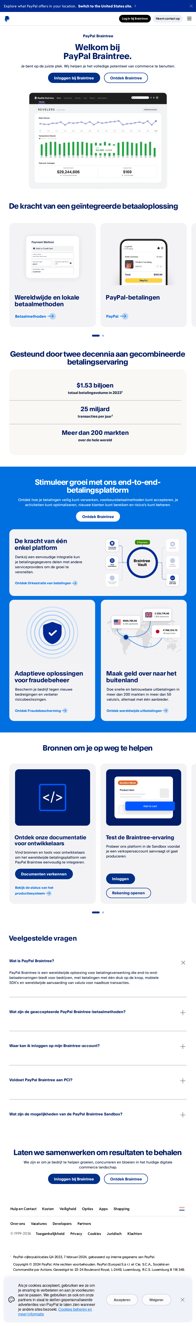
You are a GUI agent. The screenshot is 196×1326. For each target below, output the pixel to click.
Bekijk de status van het (34, 890)
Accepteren (122, 1299)
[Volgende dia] (186, 275)
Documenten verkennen (44, 874)
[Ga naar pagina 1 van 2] (96, 336)
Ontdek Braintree (126, 78)
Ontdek (38, 711)
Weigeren (156, 1299)
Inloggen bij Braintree (74, 78)
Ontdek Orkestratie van (43, 583)
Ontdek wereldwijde (134, 711)
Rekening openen (128, 892)
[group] (52, 275)
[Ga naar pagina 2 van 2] (103, 336)
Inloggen (120, 878)
